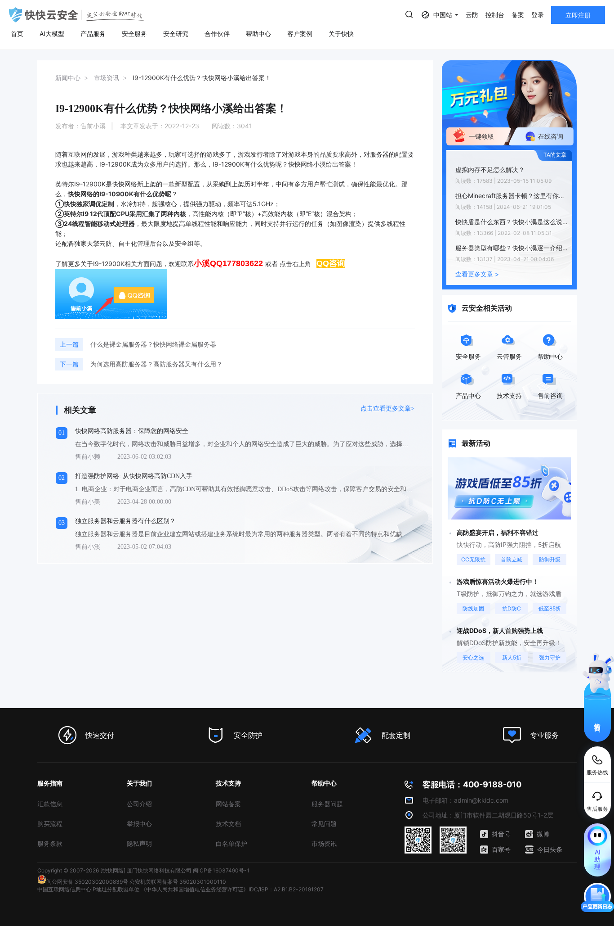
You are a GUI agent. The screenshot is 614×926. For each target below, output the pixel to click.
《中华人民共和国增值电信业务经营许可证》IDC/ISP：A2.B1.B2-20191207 (232, 889)
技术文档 (228, 823)
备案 (518, 14)
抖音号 (501, 834)
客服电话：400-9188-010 (472, 784)
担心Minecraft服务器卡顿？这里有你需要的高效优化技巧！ (511, 195)
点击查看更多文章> (387, 408)
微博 (543, 834)
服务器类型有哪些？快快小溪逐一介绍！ (511, 248)
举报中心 (139, 823)
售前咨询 (597, 719)
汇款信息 (49, 804)
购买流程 (49, 823)
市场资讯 (324, 843)
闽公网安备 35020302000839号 (87, 881)
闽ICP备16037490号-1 (221, 870)
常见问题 (324, 823)
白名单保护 (231, 843)
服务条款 (49, 843)
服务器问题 (327, 804)
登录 (537, 14)
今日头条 (549, 849)
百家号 (501, 849)
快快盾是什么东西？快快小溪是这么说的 (511, 222)
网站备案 (228, 804)
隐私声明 (139, 843)
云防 (472, 14)
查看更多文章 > (477, 274)
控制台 (494, 14)
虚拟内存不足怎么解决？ (490, 169)
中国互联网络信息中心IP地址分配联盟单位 (88, 889)
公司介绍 (139, 804)
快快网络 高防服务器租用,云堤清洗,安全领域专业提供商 (76, 15)
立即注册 (578, 15)
